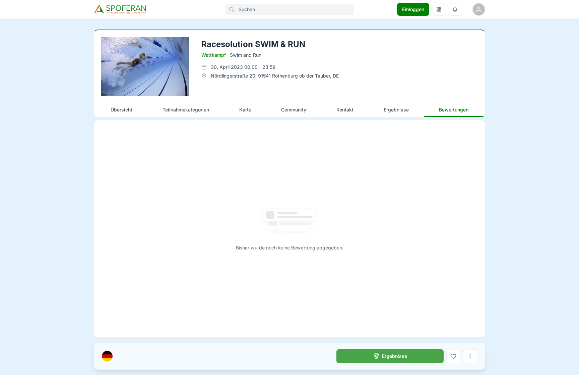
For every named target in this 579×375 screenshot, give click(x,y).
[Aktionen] (470, 356)
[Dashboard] (439, 9)
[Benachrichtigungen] (455, 9)
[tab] (121, 110)
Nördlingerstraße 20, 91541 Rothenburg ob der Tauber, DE (275, 76)
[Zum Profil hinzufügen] (453, 356)
